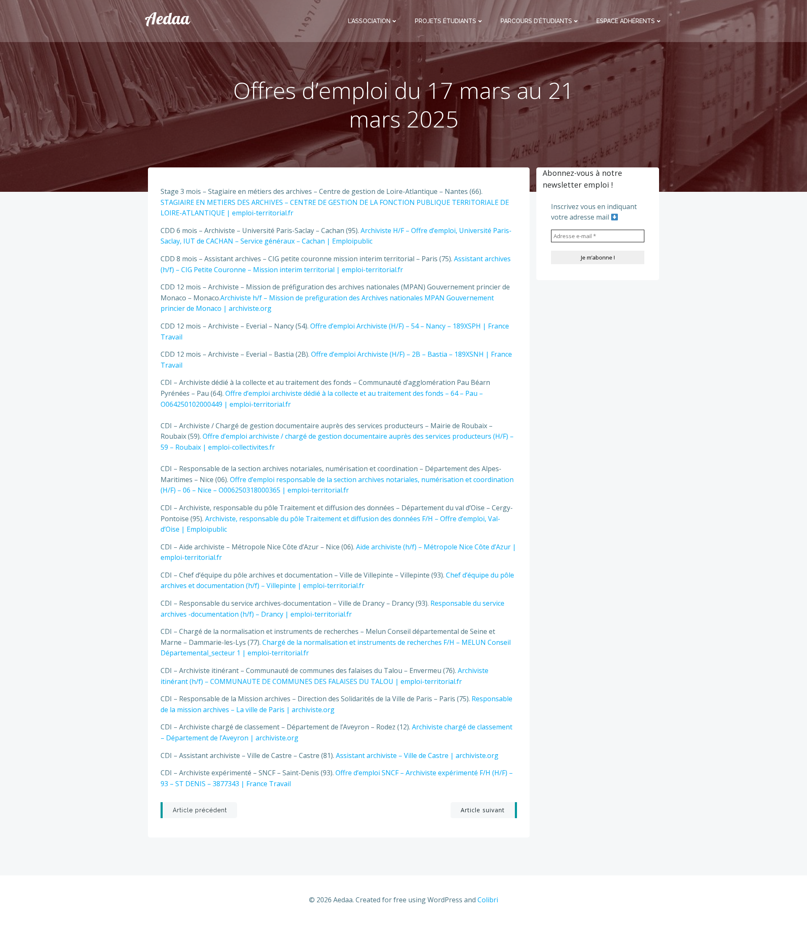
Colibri (487, 899)
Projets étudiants (445, 21)
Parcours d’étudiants (536, 21)
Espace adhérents (625, 21)
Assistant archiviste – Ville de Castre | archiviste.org (417, 755)
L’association (369, 21)
